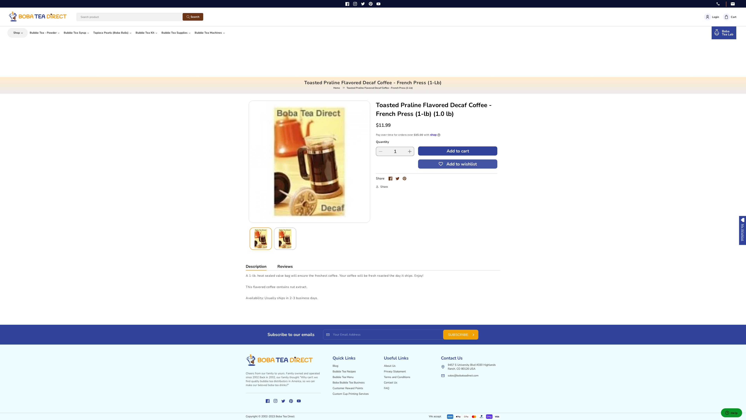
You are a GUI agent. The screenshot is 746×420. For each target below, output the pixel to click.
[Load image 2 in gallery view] (285, 239)
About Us (390, 366)
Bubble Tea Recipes (344, 371)
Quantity (382, 142)
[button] (729, 16)
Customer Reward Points (348, 388)
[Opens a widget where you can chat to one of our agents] (731, 413)
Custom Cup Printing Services (351, 394)
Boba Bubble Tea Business (349, 382)
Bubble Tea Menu (343, 377)
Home (336, 87)
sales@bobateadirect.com (463, 375)
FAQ (386, 388)
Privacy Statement (395, 371)
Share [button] (384, 187)
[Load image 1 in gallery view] (261, 239)
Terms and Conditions (397, 377)
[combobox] (133, 17)
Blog (335, 366)
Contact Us (390, 382)
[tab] (256, 267)
